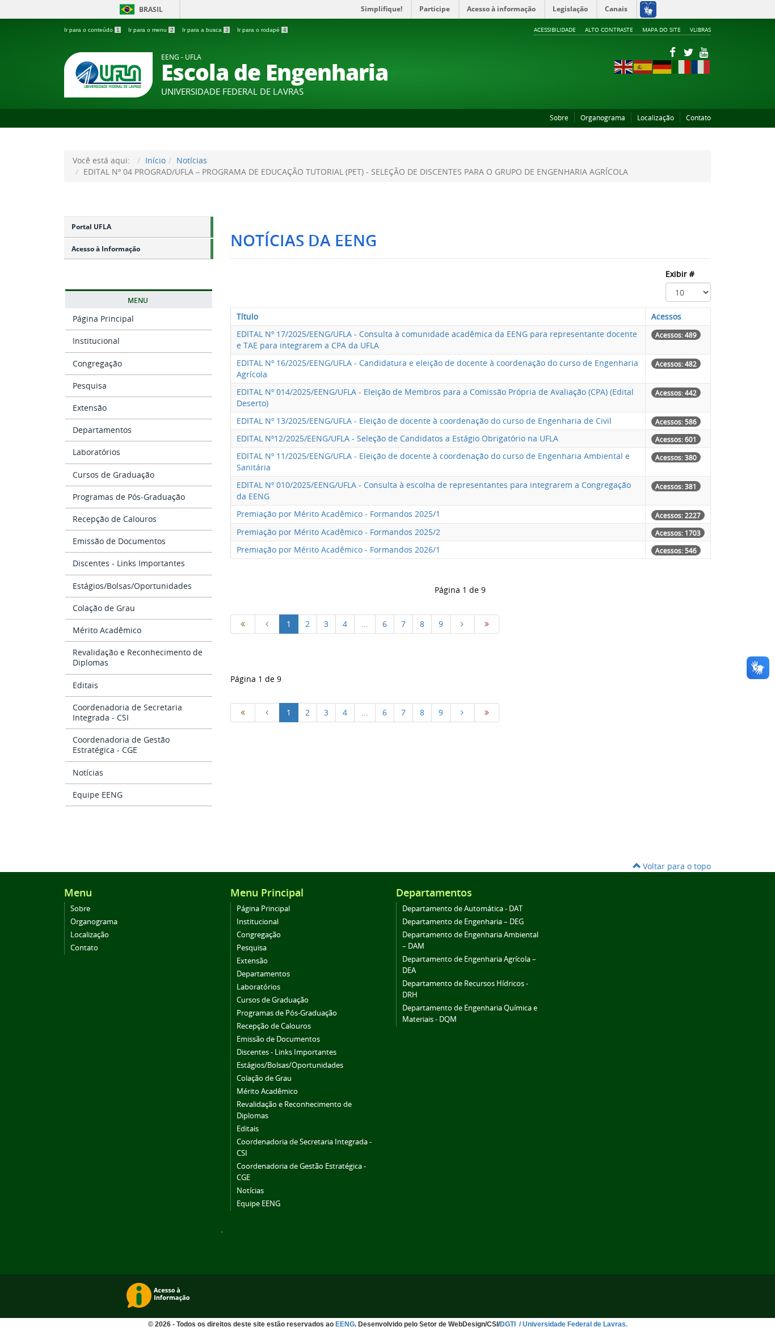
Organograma (602, 118)
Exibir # (680, 273)
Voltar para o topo (676, 866)
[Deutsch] (662, 66)
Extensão (90, 407)
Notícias (191, 160)
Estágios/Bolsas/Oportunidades (132, 585)
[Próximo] (462, 624)
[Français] (701, 66)
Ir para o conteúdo (92, 30)
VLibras (700, 29)
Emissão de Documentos (119, 541)
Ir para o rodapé (262, 30)
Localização (655, 118)
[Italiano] (682, 66)
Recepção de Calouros (115, 518)
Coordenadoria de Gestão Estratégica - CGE (121, 744)
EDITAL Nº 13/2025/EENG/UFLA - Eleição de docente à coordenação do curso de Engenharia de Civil (424, 420)
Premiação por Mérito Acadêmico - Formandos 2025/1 (338, 513)
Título (247, 316)
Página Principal (103, 318)
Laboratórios (96, 452)
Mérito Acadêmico (107, 630)
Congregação (97, 363)
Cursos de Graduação (113, 474)
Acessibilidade (555, 29)
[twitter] (689, 52)
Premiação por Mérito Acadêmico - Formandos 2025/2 (338, 532)
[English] (624, 66)
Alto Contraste (609, 29)
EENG (345, 1324)
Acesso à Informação (105, 249)
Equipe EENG (98, 794)
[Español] (643, 66)
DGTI (508, 1324)
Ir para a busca (205, 30)
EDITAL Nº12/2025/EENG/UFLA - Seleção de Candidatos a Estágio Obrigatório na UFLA (397, 438)
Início (155, 160)
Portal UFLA (91, 226)
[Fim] (486, 624)
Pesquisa (90, 385)
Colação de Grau (104, 608)
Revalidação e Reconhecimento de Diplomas (138, 657)
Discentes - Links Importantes (129, 563)
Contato (698, 118)
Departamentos (102, 429)
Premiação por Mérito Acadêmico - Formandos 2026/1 (338, 549)
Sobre (559, 118)
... (364, 623)
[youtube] (704, 52)
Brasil (139, 9)
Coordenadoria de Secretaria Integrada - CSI (127, 712)
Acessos (666, 316)
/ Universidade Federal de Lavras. (572, 1324)
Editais (85, 685)
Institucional (96, 340)
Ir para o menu (151, 30)
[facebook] (673, 52)
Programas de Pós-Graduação (129, 496)
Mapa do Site (661, 29)
